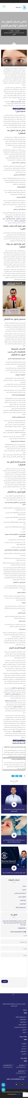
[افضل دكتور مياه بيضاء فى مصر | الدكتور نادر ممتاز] (14, 860)
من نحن (24, 1046)
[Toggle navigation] (4, 6)
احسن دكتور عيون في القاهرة (17, 101)
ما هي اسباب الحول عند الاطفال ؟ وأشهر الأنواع (14, 33)
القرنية (24, 886)
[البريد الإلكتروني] (16, 1084)
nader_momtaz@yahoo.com (15, 1079)
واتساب (15, 109)
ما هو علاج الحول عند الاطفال (18, 688)
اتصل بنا (21, 109)
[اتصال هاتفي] (3, 1085)
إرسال (4, 981)
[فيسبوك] (21, 776)
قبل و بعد (23, 1048)
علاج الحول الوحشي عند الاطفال (12, 694)
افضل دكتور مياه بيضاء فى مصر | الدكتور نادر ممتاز (14, 872)
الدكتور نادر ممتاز (17, 731)
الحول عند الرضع (17, 706)
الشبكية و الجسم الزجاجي (20, 893)
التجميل (24, 889)
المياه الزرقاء (23, 900)
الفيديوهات (23, 1051)
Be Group (18, 1094)
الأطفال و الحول (22, 896)
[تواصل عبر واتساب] (3, 1090)
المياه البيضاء (23, 903)
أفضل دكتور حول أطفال (10, 700)
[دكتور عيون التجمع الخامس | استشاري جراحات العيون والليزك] (14, 798)
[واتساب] (13, 776)
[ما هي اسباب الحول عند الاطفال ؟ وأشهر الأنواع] (14, 58)
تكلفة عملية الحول (10, 218)
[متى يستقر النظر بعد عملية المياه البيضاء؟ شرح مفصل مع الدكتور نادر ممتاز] (14, 829)
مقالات (12, 30)
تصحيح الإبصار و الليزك (21, 907)
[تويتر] (17, 776)
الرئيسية (17, 30)
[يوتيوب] (22, 1084)
